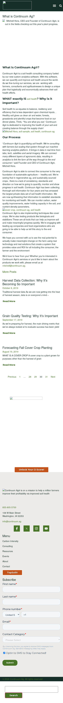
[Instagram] (36, 528)
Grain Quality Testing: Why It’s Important (30, 315)
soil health (32, 98)
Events (5, 556)
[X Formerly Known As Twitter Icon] (27, 528)
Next (53, 376)
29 (35, 376)
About (5, 561)
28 (30, 376)
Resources (7, 551)
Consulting (7, 546)
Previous (12, 376)
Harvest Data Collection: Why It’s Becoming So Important (24, 282)
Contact (6, 566)
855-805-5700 (9, 507)
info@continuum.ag (11, 521)
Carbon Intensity (10, 541)
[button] (54, 5)
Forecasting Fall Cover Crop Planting (27, 347)
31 (46, 376)
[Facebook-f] (17, 528)
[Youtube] (46, 528)
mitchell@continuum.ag (13, 265)
